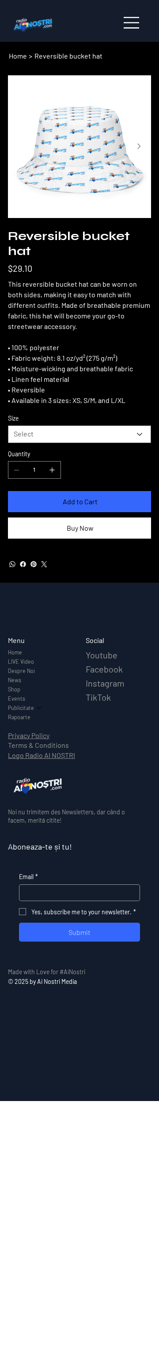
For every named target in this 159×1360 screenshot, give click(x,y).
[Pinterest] (33, 564)
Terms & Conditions (38, 745)
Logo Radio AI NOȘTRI (41, 755)
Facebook (104, 669)
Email (28, 876)
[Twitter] (44, 564)
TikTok (98, 697)
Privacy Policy (28, 735)
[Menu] (131, 22)
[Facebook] (23, 564)
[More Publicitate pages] (39, 708)
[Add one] (52, 470)
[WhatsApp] (12, 564)
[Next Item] (139, 147)
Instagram (105, 683)
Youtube (101, 655)
